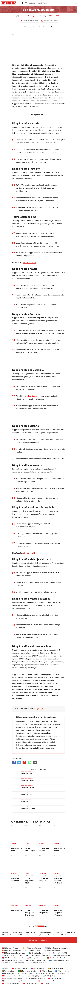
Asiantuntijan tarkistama (30, 20)
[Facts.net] (11, 3)
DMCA (20, 935)
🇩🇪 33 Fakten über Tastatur (32, 948)
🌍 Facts (5, 968)
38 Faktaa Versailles (15, 879)
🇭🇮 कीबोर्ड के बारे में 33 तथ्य (52, 950)
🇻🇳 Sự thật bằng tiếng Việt (11, 983)
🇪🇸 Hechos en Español (55, 968)
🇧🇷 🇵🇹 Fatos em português (27, 971)
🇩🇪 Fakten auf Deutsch (19, 968)
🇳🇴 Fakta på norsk (8, 973)
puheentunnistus (32, 396)
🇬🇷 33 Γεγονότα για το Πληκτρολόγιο (57, 948)
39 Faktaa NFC (17, 910)
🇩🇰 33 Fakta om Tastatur (10, 948)
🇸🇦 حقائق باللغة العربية (25, 973)
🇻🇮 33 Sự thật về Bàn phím (37, 963)
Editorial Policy (17, 932)
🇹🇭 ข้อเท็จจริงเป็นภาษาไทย (47, 981)
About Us (5, 932)
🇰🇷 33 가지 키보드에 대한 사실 (12, 955)
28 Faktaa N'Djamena (43, 911)
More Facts (65, 935)
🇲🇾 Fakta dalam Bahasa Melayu (12, 978)
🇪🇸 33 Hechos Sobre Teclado (11, 950)
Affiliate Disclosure (8, 935)
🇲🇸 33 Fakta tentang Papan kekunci (38, 955)
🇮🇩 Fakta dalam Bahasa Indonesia (13, 976)
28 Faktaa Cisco (26, 794)
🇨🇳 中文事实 (45, 983)
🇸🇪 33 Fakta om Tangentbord (59, 960)
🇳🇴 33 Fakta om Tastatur (62, 955)
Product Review (45, 932)
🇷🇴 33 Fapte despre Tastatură (12, 960)
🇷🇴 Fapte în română (8, 981)
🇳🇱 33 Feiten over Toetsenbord (12, 958)
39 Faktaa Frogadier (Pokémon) (58, 912)
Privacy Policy (39, 935)
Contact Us (59, 932)
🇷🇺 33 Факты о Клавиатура (35, 960)
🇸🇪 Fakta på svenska (62, 971)
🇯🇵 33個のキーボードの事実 (57, 953)
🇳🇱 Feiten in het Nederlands (35, 978)
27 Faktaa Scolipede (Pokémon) (30, 912)
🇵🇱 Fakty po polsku (54, 978)
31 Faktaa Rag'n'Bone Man (29, 880)
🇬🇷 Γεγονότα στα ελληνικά (45, 973)
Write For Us (71, 932)
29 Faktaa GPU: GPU (28, 808)
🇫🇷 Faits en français (37, 968)
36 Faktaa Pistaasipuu (30, 849)
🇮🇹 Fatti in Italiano (8, 971)
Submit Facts (52, 935)
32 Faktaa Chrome (27, 787)
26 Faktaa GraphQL (43, 879)
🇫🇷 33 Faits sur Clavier (32, 950)
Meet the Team (31, 932)
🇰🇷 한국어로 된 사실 (49, 976)
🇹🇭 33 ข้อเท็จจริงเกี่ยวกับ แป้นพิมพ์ (13, 963)
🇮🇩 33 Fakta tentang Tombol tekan (13, 953)
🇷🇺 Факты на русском (26, 981)
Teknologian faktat (45, 27)
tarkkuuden (45, 733)
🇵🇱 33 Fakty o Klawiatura (35, 958)
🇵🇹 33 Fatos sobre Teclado (56, 958)
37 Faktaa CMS (26, 773)
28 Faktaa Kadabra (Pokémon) (58, 880)
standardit (32, 736)
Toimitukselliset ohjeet (50, 20)
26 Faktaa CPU (26, 801)
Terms (29, 935)
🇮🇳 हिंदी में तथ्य (61, 973)
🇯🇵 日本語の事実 (33, 976)
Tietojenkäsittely (30, 27)
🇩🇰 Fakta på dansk (45, 971)
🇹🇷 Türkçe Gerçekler (30, 983)
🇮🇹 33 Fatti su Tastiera (36, 953)
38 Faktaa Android (27, 780)
